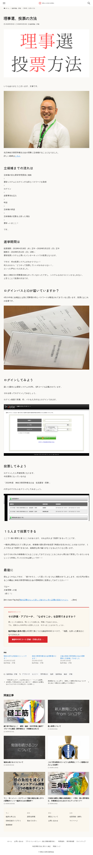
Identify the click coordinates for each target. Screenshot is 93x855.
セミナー (35, 674)
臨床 (51, 674)
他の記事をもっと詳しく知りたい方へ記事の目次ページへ (44, 600)
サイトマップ (81, 841)
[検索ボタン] (89, 3)
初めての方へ (32, 821)
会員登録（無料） (76, 817)
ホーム (9, 841)
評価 (70, 674)
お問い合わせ (53, 821)
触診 (65, 674)
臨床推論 (59, 674)
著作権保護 (70, 841)
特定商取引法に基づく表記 (41, 846)
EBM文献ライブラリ (13, 821)
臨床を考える (11, 817)
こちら (17, 156)
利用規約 (61, 841)
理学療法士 (44, 674)
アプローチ (26, 674)
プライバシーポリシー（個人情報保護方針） (41, 841)
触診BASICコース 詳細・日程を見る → (28, 639)
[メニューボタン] (4, 3)
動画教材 (9, 825)
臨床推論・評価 (34, 24)
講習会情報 (31, 817)
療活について (53, 817)
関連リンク (57, 846)
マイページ (74, 821)
